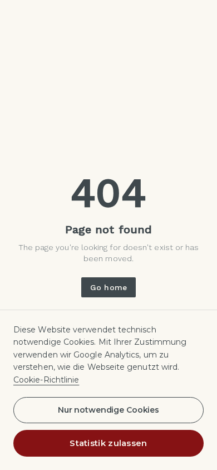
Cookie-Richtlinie (46, 380)
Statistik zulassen (108, 443)
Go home (108, 287)
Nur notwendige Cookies (108, 410)
